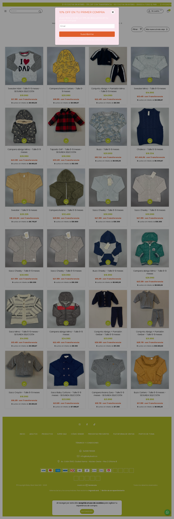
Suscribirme (87, 34)
